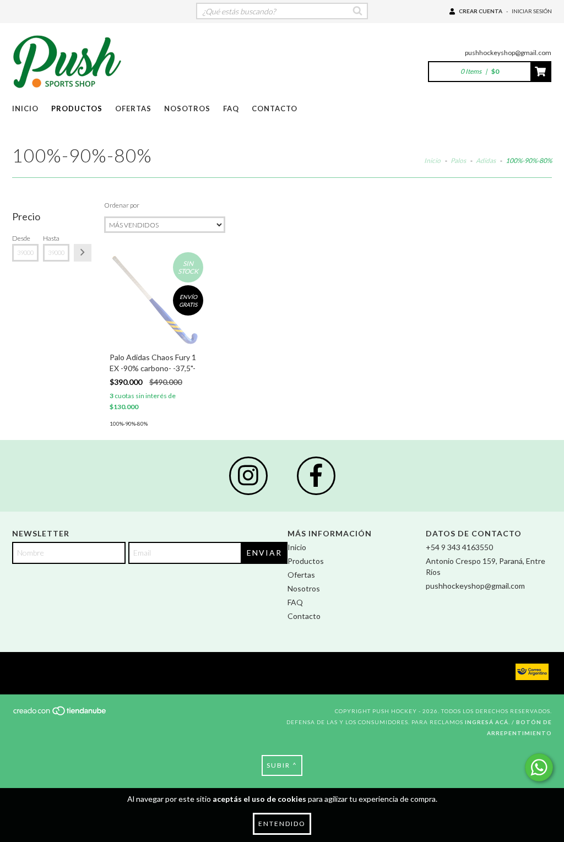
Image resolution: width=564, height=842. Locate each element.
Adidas (486, 160)
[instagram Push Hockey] (248, 476)
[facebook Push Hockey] (316, 476)
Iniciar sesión (532, 11)
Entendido (282, 823)
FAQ (231, 108)
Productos (76, 108)
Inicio (25, 108)
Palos (458, 160)
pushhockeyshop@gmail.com (508, 52)
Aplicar (82, 253)
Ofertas (133, 108)
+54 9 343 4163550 (459, 547)
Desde (21, 238)
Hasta (51, 238)
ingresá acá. (487, 722)
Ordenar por (121, 205)
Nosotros (187, 108)
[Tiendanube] (60, 713)
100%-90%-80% (129, 423)
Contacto (274, 108)
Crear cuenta (480, 11)
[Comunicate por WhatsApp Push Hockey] (539, 767)
